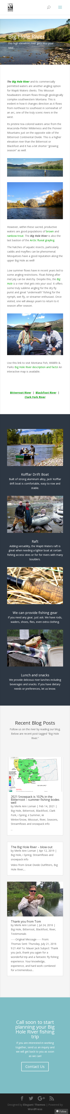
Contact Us (35, 1066)
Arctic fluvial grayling (42, 240)
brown (50, 231)
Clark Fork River (35, 397)
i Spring (22, 815)
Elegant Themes (34, 1104)
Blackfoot (42, 810)
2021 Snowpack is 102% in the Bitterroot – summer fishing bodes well (35, 800)
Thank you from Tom (26, 921)
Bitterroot (29, 810)
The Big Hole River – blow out (31, 847)
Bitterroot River (20, 392)
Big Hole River (20, 81)
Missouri (33, 819)
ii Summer (34, 815)
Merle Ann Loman (25, 806)
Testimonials (18, 934)
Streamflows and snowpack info (30, 824)
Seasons (52, 819)
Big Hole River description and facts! (36, 367)
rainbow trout (15, 236)
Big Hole (16, 810)
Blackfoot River (46, 392)
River (43, 819)
